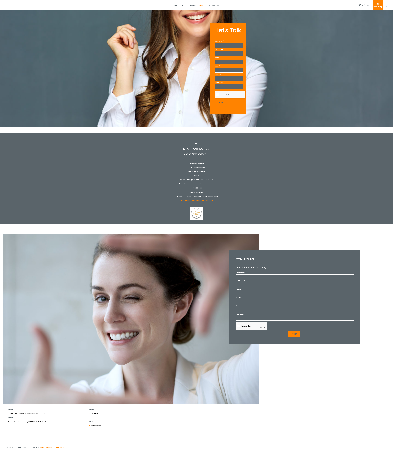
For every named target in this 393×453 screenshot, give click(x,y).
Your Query (219, 82)
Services (193, 5)
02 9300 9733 (214, 5)
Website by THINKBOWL (55, 447)
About (184, 5)
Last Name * (219, 49)
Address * (218, 74)
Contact (202, 5)
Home (176, 5)
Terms (41, 447)
